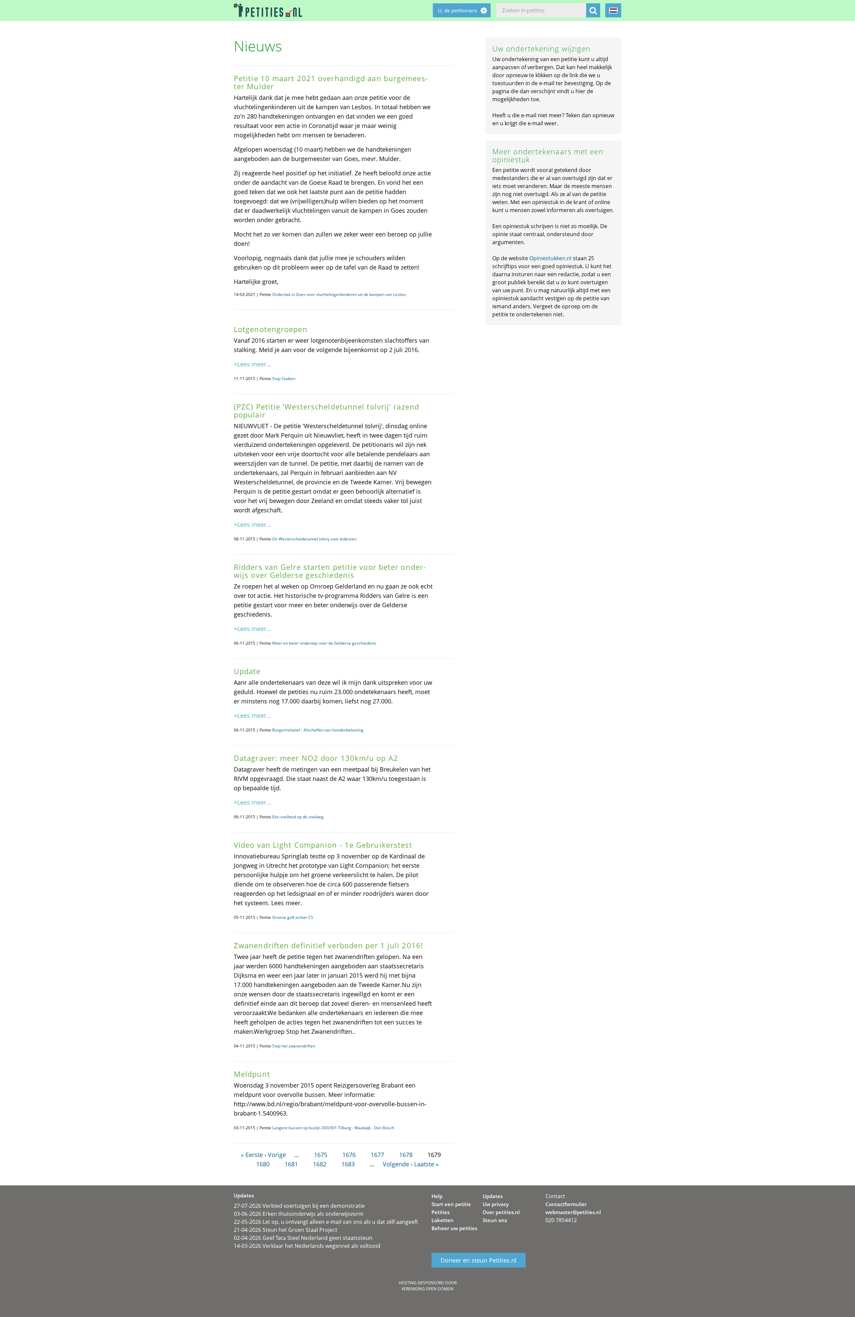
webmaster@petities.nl (573, 1212)
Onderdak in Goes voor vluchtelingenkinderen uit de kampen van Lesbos (339, 294)
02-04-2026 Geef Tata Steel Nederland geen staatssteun (303, 1238)
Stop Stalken (283, 378)
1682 (319, 1164)
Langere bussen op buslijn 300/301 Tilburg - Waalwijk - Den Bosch (333, 1128)
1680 (263, 1164)
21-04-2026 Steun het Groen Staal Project (285, 1229)
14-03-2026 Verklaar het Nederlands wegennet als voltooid (307, 1246)
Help (437, 1196)
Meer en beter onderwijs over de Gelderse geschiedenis (324, 643)
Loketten (443, 1220)
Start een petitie (451, 1204)
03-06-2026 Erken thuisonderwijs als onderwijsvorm (298, 1213)
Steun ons (495, 1220)
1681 (291, 1164)
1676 (349, 1155)
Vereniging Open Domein (427, 1289)
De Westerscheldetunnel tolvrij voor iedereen (314, 539)
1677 (377, 1155)
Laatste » (426, 1164)
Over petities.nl (501, 1212)
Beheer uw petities (454, 1228)
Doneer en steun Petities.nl (479, 1260)
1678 (405, 1155)
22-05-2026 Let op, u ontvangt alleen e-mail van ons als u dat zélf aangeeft (326, 1221)
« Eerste (252, 1155)
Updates (493, 1196)
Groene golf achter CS (292, 917)
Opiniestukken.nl (550, 258)
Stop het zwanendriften (293, 1046)
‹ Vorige (275, 1155)
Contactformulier (566, 1204)
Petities (441, 1212)
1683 (348, 1164)
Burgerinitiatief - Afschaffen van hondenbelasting (317, 730)
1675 (320, 1155)
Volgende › (397, 1164)
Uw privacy (496, 1204)
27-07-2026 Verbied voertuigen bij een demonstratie (299, 1205)
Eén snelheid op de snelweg (298, 817)
